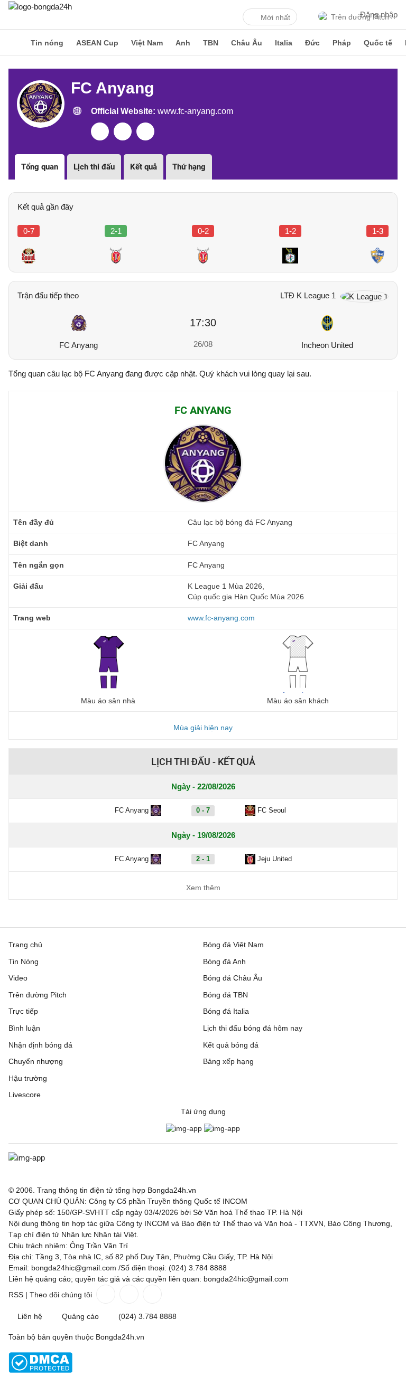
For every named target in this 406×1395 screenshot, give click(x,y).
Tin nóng (47, 43)
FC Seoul (271, 810)
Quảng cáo (80, 1316)
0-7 (28, 231)
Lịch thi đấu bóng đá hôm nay (252, 1028)
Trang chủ (25, 944)
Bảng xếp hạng (228, 1061)
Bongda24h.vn (120, 1337)
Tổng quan (39, 167)
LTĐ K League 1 (308, 295)
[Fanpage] (104, 1294)
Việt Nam (147, 43)
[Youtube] (151, 1294)
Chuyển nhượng (35, 1061)
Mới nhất (275, 17)
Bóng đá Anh (224, 961)
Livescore (24, 1094)
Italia (283, 43)
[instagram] (145, 131)
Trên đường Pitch (37, 995)
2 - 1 (203, 859)
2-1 (116, 231)
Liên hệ (29, 1316)
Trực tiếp (23, 1011)
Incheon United (327, 345)
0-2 (203, 231)
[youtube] (123, 131)
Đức (312, 43)
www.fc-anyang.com (194, 111)
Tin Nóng (23, 961)
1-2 (290, 231)
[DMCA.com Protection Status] (40, 1370)
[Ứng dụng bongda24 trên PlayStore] (184, 1128)
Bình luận (24, 1028)
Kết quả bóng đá (231, 1045)
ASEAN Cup (97, 43)
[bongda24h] (13, 43)
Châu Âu (246, 43)
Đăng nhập (379, 14)
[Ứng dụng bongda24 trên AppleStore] (222, 1128)
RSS (15, 1294)
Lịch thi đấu (94, 167)
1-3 (377, 231)
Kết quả (143, 167)
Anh (183, 43)
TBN (210, 43)
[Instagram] (128, 1294)
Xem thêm (203, 887)
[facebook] (100, 131)
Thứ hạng (189, 167)
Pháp (342, 43)
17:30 (203, 322)
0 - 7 (203, 810)
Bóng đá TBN (225, 995)
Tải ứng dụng (203, 1111)
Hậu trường (27, 1078)
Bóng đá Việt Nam (233, 944)
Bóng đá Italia (226, 1011)
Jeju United (274, 859)
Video (17, 978)
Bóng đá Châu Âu (232, 978)
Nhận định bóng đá (40, 1045)
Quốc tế (378, 43)
